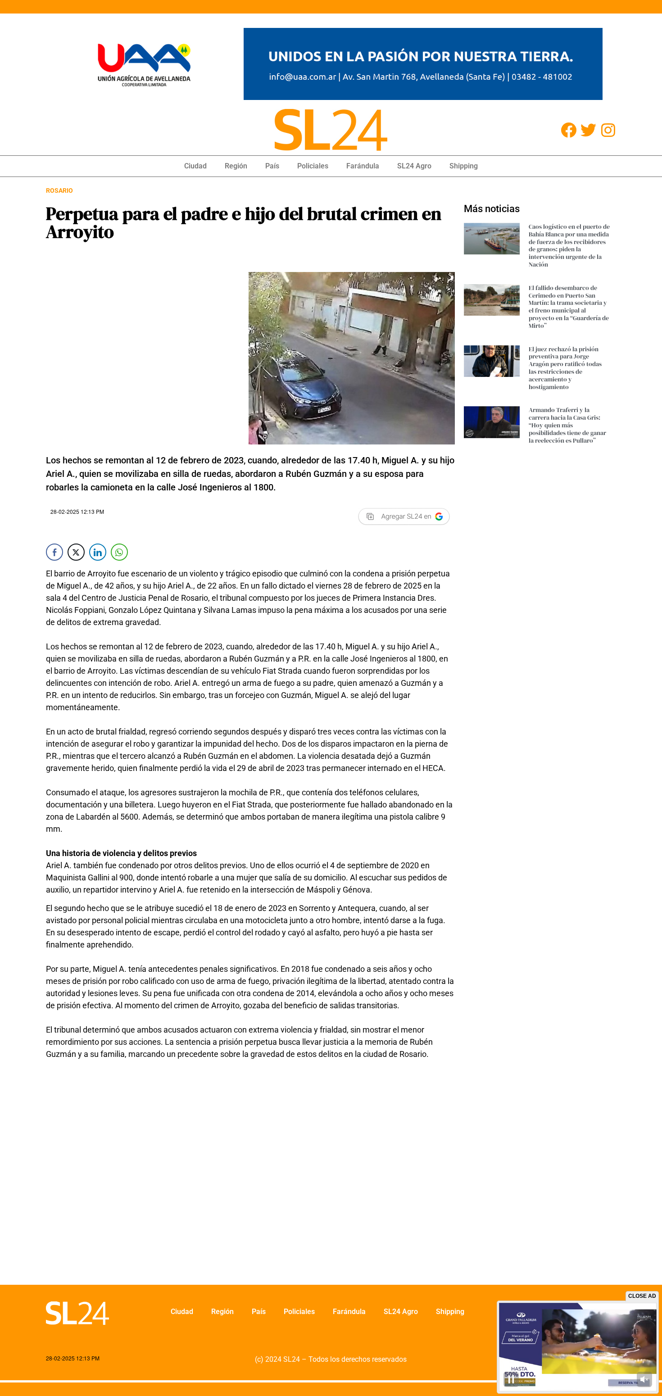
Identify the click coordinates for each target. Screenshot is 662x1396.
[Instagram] (608, 130)
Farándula (362, 166)
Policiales (312, 166)
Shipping (463, 166)
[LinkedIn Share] (97, 552)
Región (236, 166)
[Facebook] (568, 130)
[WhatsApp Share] (119, 552)
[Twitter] (588, 130)
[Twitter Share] (76, 552)
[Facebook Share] (54, 552)
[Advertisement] (250, 1178)
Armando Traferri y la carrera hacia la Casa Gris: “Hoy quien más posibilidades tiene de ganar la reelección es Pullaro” (567, 424)
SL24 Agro (414, 166)
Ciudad (195, 166)
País (272, 166)
